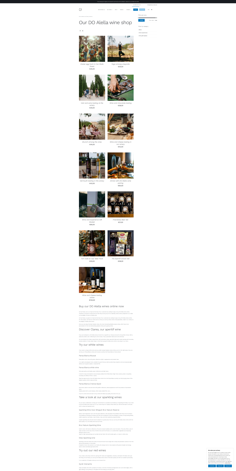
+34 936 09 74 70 (136, 4)
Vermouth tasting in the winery (92, 181)
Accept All (228, 465)
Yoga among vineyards (120, 64)
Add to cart (89, 204)
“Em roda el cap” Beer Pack (92, 259)
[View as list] (82, 31)
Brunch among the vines (92, 142)
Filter (141, 20)
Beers (140, 29)
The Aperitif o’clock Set (120, 259)
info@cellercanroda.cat (152, 4)
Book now (89, 87)
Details (95, 87)
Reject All (220, 465)
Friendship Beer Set (120, 220)
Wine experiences (143, 32)
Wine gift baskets (143, 35)
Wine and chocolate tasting (121, 103)
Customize (212, 465)
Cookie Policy (227, 462)
